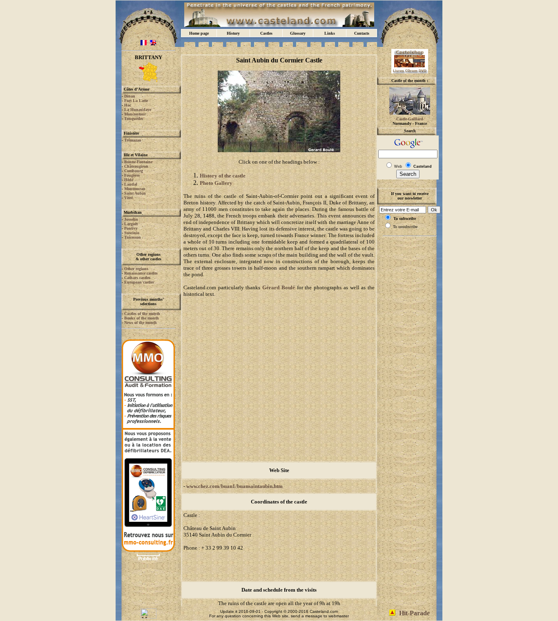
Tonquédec (133, 118)
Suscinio (131, 233)
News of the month (140, 322)
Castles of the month (142, 313)
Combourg (133, 171)
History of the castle (223, 176)
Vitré (128, 197)
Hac (127, 105)
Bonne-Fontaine (138, 162)
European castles (139, 282)
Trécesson (132, 237)
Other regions (136, 268)
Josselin (131, 219)
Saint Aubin (135, 193)
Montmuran (134, 188)
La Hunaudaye (137, 109)
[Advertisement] (148, 588)
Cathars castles (137, 277)
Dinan (129, 96)
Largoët (131, 224)
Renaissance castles (141, 273)
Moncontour (135, 114)
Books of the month (141, 318)
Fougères (132, 175)
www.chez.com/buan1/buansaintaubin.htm (234, 486)
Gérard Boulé (278, 287)
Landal (130, 184)
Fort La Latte (136, 100)
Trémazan (132, 140)
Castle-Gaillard (409, 119)
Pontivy (131, 228)
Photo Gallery (216, 183)
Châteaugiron (136, 166)
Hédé (128, 179)
